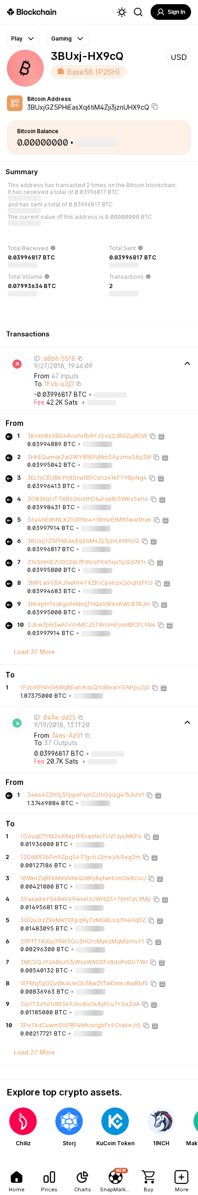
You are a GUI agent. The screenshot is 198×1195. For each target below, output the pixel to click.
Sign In (176, 12)
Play (17, 38)
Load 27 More (34, 1052)
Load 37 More (34, 651)
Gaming (61, 38)
